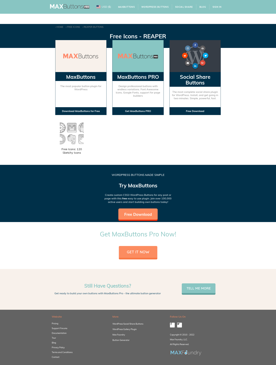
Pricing (55, 323)
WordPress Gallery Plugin (124, 329)
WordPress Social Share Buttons (127, 324)
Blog (202, 7)
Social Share (184, 7)
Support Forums (59, 328)
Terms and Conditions (62, 352)
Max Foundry (118, 334)
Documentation (59, 333)
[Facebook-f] (172, 325)
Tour (54, 338)
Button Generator (121, 340)
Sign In (217, 7)
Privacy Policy (58, 347)
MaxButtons (126, 7)
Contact (55, 357)
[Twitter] (179, 325)
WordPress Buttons (155, 7)
